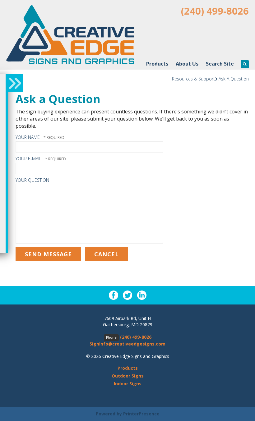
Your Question (32, 180)
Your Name (28, 137)
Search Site (220, 63)
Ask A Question (234, 79)
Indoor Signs (127, 384)
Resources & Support (193, 79)
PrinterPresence (141, 414)
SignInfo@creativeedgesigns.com (127, 344)
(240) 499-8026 (215, 10)
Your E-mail (29, 159)
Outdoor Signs (128, 376)
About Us (187, 63)
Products (157, 63)
